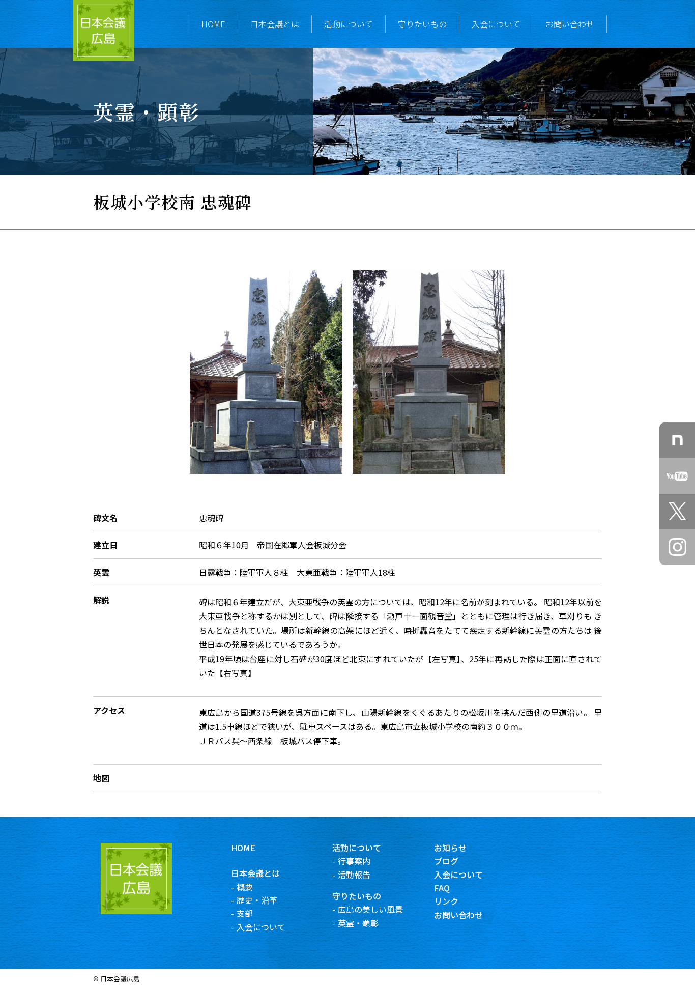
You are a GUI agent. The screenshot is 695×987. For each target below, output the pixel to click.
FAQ (442, 887)
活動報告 (354, 874)
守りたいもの (422, 24)
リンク (446, 901)
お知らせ (450, 847)
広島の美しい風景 (370, 909)
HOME (213, 24)
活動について (348, 24)
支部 (245, 913)
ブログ (446, 860)
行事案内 (354, 861)
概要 (245, 887)
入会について (496, 24)
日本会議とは (274, 24)
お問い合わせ (569, 24)
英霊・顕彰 (358, 923)
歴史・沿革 (257, 900)
